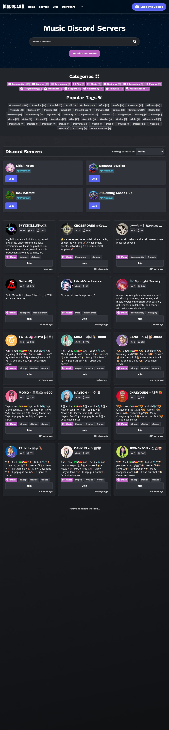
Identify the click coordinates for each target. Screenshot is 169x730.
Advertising (95, 88)
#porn (156, 114)
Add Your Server (87, 53)
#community (18, 105)
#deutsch (48, 123)
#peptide (89, 119)
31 (79, 230)
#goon (155, 123)
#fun (104, 105)
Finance (155, 84)
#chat (65, 110)
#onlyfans (16, 123)
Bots (55, 7)
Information (135, 84)
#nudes (123, 123)
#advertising (34, 114)
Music (96, 84)
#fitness (153, 105)
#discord (139, 123)
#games (53, 114)
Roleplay (116, 88)
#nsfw (118, 105)
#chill (71, 105)
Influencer (55, 88)
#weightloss (83, 110)
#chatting (80, 128)
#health (107, 114)
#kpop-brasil (152, 119)
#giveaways (89, 114)
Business (114, 84)
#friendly (14, 114)
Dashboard (68, 7)
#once (64, 123)
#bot (74, 119)
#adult (97, 123)
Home (31, 7)
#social (56, 105)
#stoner (35, 257)
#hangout (135, 105)
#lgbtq (154, 110)
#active (106, 119)
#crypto (102, 110)
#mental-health (100, 128)
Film (80, 84)
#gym (13, 119)
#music (118, 110)
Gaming (42, 84)
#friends (17, 110)
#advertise (80, 123)
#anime (50, 110)
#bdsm (63, 128)
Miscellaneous (139, 88)
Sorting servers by (123, 151)
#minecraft (136, 110)
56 (24, 230)
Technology (62, 84)
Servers (44, 7)
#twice (121, 119)
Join (11, 179)
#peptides (58, 119)
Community (21, 84)
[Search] (134, 41)
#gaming (39, 105)
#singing (152, 312)
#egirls (32, 123)
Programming (33, 88)
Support (74, 88)
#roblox (33, 110)
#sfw (27, 119)
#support (124, 114)
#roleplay (87, 105)
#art (110, 123)
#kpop (41, 119)
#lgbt (135, 119)
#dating (141, 114)
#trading (70, 114)
